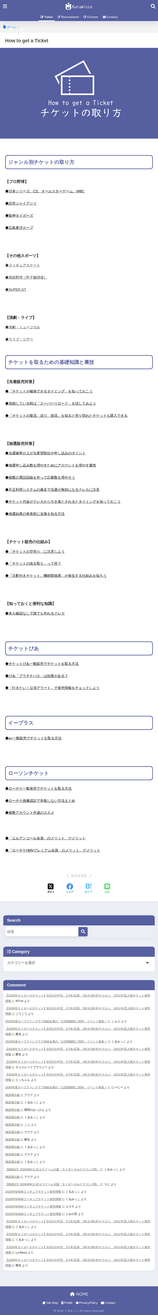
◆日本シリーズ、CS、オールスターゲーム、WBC (44, 191)
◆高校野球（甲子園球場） (26, 277)
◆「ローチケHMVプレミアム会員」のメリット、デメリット (52, 850)
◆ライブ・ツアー (19, 339)
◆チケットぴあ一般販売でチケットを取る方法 (42, 664)
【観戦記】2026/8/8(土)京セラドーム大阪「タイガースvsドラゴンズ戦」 (52, 1169)
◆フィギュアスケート (22, 265)
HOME (81, 1294)
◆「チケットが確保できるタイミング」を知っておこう (49, 391)
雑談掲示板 (12, 1095)
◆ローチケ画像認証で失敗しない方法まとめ (40, 801)
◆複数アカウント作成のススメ (29, 813)
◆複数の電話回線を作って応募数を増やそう (40, 478)
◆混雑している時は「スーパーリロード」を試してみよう (50, 403)
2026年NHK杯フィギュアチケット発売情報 (33, 1191)
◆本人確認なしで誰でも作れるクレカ (35, 613)
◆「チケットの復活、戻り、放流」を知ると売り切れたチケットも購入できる (66, 416)
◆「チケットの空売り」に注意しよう (35, 552)
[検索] (83, 931)
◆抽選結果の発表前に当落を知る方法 (35, 514)
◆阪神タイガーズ (19, 216)
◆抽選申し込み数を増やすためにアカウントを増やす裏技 (50, 465)
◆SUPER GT (15, 290)
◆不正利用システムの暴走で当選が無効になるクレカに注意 (52, 490)
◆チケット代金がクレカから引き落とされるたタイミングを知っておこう (63, 502)
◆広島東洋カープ (19, 228)
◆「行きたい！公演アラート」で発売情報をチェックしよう (52, 688)
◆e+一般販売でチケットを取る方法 (33, 738)
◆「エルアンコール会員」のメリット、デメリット (45, 838)
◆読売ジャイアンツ (21, 203)
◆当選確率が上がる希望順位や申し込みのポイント (45, 453)
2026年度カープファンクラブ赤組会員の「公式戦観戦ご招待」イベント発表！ (56, 1021)
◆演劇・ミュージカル (22, 327)
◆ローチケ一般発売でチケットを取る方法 (38, 789)
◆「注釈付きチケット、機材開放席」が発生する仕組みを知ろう (56, 576)
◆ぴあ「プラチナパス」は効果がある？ (36, 676)
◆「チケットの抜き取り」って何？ (33, 564)
